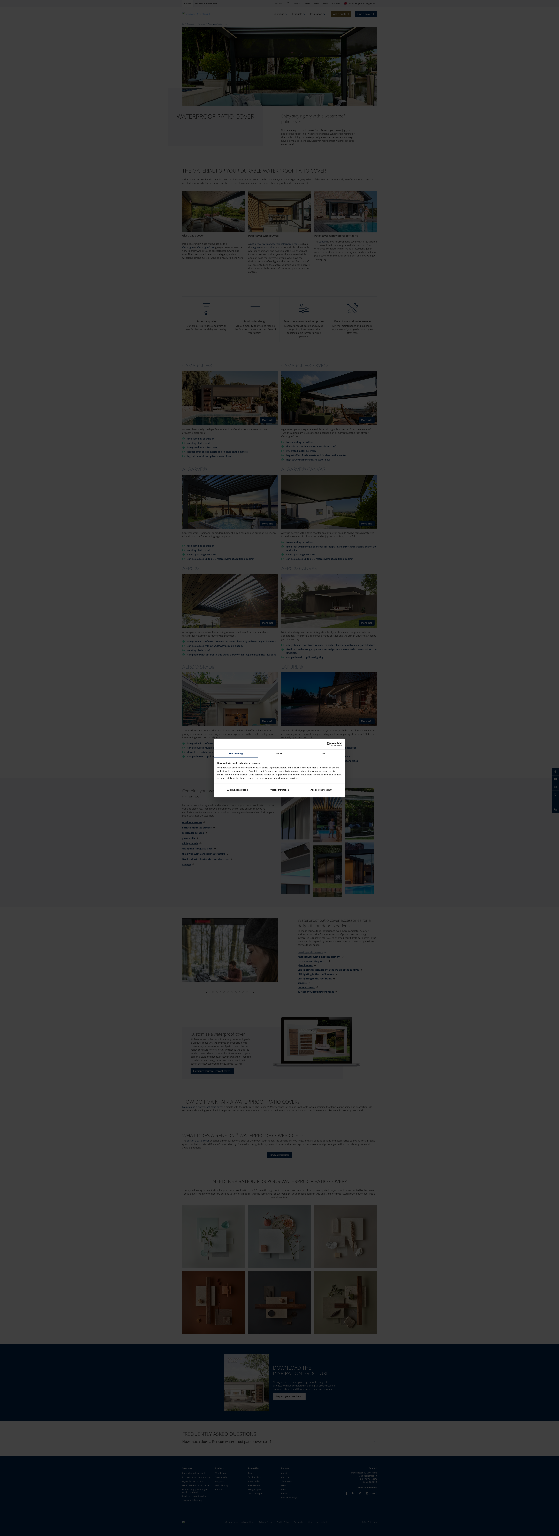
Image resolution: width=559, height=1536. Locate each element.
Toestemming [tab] (236, 753)
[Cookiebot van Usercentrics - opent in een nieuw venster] (329, 744)
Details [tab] (279, 753)
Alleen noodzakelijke (237, 790)
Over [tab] (323, 753)
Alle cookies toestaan (321, 790)
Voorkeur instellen (279, 790)
